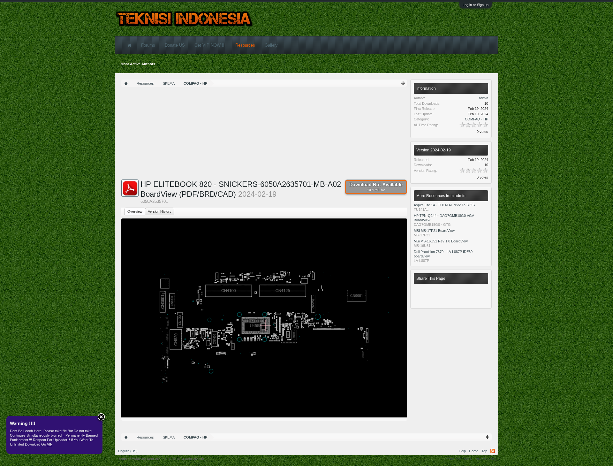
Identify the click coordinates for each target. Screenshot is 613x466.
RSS (492, 451)
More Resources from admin (440, 196)
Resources (245, 45)
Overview (134, 211)
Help (462, 451)
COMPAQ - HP (476, 119)
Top (484, 451)
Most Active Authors (138, 64)
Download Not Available (376, 187)
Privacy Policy (485, 459)
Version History (159, 211)
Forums (148, 45)
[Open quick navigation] (403, 83)
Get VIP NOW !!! (210, 45)
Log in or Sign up (475, 5)
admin (483, 98)
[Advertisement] (264, 135)
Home (473, 451)
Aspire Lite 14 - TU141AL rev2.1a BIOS (444, 205)
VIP (49, 444)
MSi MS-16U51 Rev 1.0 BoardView (441, 241)
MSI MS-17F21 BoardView (434, 231)
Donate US (175, 45)
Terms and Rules (458, 459)
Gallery (271, 45)
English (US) (128, 451)
